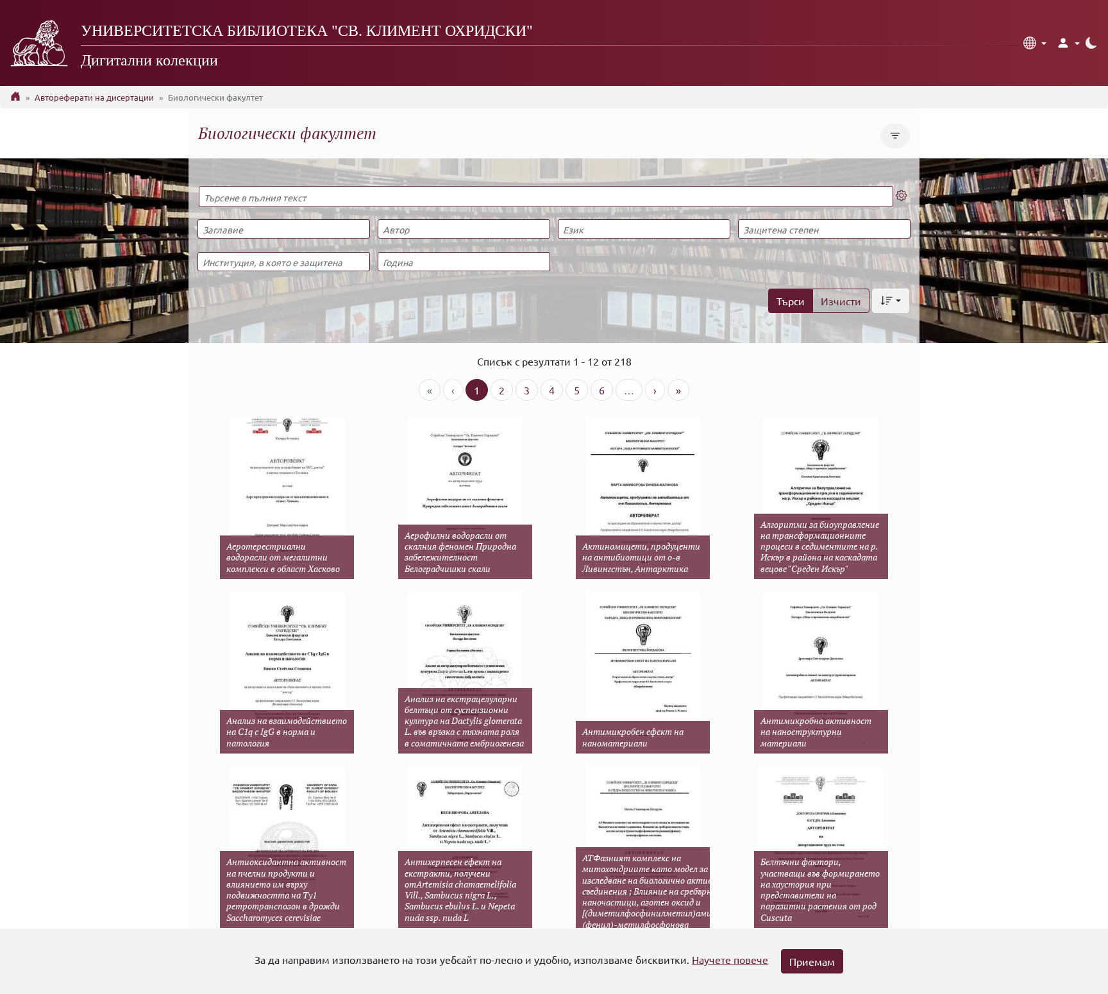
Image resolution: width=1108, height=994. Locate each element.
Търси (790, 300)
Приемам (812, 961)
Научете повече (730, 959)
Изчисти (841, 300)
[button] (1035, 43)
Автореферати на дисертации (94, 97)
